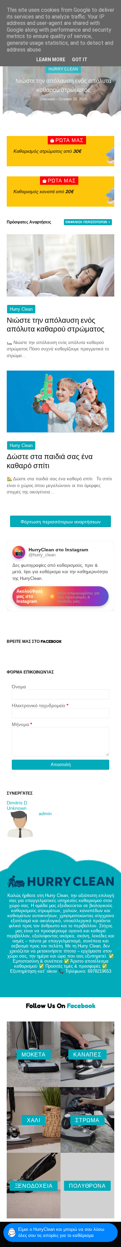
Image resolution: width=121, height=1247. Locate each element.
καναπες (87, 1054)
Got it (79, 59)
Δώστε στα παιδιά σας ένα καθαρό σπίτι (50, 461)
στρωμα (87, 1120)
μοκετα (34, 1054)
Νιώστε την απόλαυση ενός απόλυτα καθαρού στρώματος (61, 85)
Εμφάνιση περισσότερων (86, 222)
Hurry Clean (21, 309)
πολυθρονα (87, 1185)
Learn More (50, 59)
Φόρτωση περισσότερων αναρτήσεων (60, 521)
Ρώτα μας (69, 140)
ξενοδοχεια (34, 1185)
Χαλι (33, 1120)
